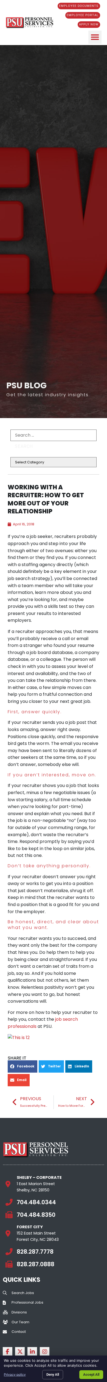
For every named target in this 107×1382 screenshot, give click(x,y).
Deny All (52, 1374)
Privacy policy (15, 1374)
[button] (95, 37)
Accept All (91, 1374)
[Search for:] (53, 435)
